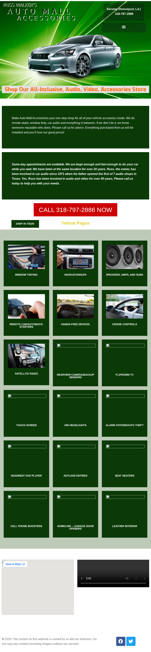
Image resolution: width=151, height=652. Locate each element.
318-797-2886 (124, 13)
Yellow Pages (75, 223)
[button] (124, 27)
